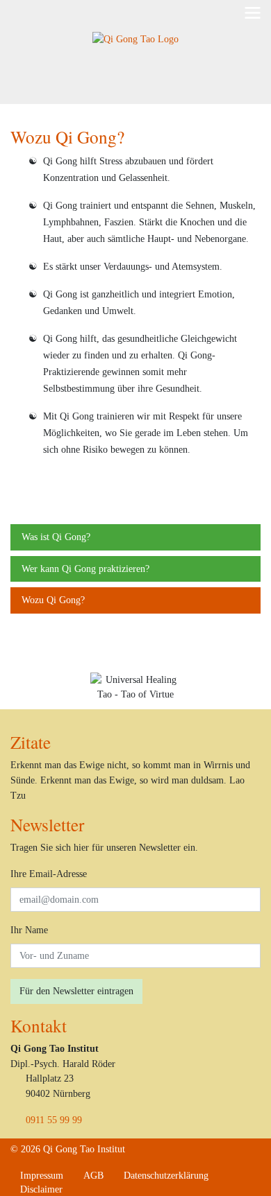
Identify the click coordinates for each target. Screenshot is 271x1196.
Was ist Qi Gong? (56, 536)
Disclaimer (41, 1189)
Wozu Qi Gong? (53, 599)
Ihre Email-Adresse (48, 873)
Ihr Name (29, 929)
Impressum (41, 1175)
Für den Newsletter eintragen (76, 990)
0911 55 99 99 (54, 1119)
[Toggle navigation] (252, 13)
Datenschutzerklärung (166, 1175)
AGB (93, 1175)
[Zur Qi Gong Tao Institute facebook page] (83, 1189)
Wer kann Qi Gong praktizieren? (85, 568)
